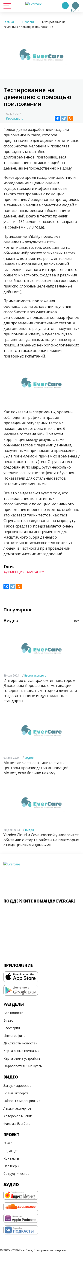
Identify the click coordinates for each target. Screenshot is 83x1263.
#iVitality (35, 572)
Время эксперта (35, 675)
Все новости (13, 1013)
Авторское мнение (18, 1116)
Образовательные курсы (22, 1066)
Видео (29, 758)
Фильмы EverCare (16, 1123)
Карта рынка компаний (21, 1051)
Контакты (11, 1158)
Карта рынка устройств (21, 1058)
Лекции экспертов (17, 1108)
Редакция (10, 1151)
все (77, 621)
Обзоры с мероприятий (21, 1101)
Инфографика (14, 1035)
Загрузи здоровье (17, 1085)
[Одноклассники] (70, 118)
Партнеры (11, 1166)
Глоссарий (11, 1028)
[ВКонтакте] (57, 118)
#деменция (13, 572)
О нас (7, 1143)
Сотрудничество (16, 1173)
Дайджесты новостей (20, 1043)
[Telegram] (64, 118)
